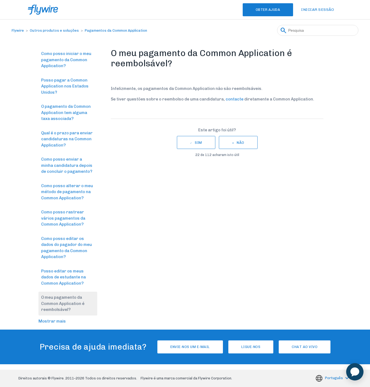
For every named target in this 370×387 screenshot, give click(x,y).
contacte (235, 99)
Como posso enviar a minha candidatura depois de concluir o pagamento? (66, 165)
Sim (198, 143)
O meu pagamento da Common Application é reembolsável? (63, 303)
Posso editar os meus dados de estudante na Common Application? (63, 277)
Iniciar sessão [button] (317, 9)
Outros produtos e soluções (54, 30)
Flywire (18, 30)
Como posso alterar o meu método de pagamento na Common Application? (67, 191)
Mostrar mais (52, 321)
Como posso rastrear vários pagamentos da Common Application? (63, 218)
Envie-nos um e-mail (190, 347)
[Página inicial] (43, 10)
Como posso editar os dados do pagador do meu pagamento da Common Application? (66, 247)
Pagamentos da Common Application (116, 30)
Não (240, 143)
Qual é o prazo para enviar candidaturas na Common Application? (67, 139)
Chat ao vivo (304, 347)
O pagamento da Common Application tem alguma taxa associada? (66, 112)
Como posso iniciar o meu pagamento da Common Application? (66, 59)
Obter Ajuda (268, 10)
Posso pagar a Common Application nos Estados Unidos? (65, 86)
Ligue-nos (251, 347)
